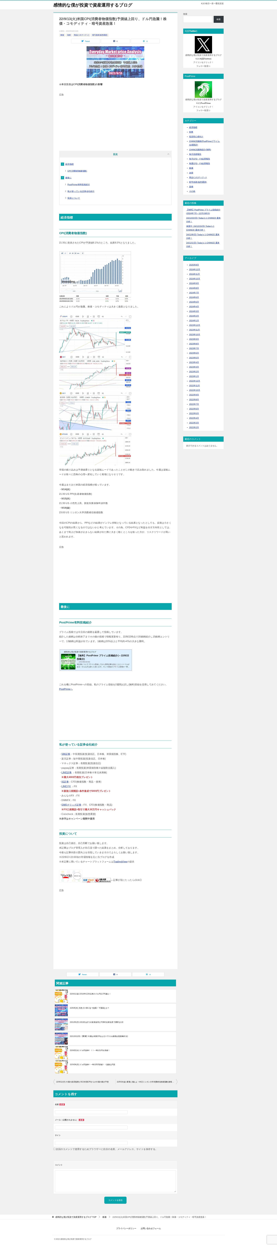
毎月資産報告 (195, 154)
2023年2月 (194, 371)
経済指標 (69, 164)
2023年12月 (194, 325)
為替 (69, 35)
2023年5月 (194, 358)
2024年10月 (194, 279)
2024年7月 (194, 293)
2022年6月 (194, 409)
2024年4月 (194, 306)
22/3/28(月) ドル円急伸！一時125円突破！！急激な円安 (92, 1065)
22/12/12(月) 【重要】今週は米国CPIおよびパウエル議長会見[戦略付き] (99, 1036)
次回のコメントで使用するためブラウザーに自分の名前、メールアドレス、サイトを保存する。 (107, 1149)
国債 (191, 187)
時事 (191, 132)
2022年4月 (194, 418)
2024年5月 (194, 302)
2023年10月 (194, 334)
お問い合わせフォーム (151, 1228)
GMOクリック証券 (71, 805)
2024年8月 (194, 288)
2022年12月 (194, 381)
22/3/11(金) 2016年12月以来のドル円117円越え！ (90, 994)
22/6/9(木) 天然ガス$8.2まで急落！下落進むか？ (89, 1008)
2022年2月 (194, 427)
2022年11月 (194, 385)
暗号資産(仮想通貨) (99, 35)
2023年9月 (194, 339)
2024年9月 (194, 283)
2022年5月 (194, 413)
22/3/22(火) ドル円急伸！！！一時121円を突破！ (90, 1050)
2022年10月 (194, 390)
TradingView (120, 861)
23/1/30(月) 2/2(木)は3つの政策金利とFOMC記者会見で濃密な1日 (96, 1022)
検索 (185, 14)
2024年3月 (194, 311)
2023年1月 (194, 376)
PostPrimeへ (66, 689)
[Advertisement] (115, 117)
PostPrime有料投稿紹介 (79, 184)
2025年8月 (194, 265)
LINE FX (66, 786)
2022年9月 (194, 395)
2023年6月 (194, 353)
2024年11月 (194, 274)
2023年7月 (194, 348)
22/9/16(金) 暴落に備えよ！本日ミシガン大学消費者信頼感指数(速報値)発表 (147, 1082)
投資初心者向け (196, 136)
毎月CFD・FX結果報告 (199, 159)
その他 (192, 191)
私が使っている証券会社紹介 (81, 191)
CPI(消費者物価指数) (77, 171)
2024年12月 (194, 269)
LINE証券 (66, 772)
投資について (74, 198)
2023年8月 (194, 344)
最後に (68, 178)
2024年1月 (194, 320)
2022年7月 (194, 404)
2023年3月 (194, 367)
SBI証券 (65, 754)
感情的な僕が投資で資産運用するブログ (92, 5)
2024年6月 (194, 297)
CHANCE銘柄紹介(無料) (200, 149)
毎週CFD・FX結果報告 (199, 163)
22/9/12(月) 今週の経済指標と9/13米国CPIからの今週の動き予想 (82, 1082)
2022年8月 (194, 399)
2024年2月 (194, 316)
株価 (62, 35)
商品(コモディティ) (81, 35)
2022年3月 (194, 423)
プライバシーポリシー (126, 1228)
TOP (75, 1217)
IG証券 (65, 782)
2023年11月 (194, 330)
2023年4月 (194, 362)
